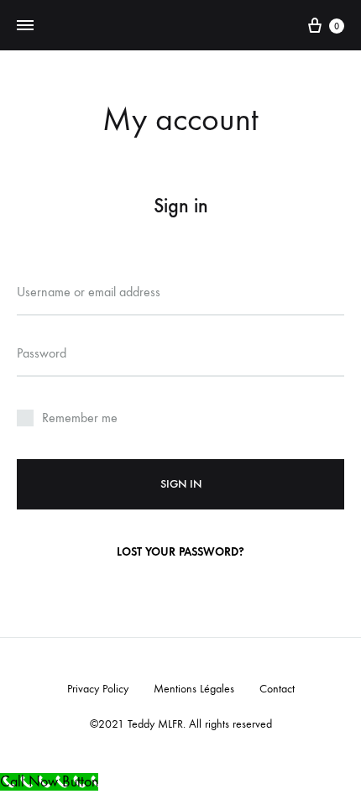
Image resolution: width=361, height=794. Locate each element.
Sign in (180, 484)
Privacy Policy (97, 689)
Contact (277, 689)
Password (41, 353)
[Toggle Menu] (25, 26)
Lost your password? (180, 552)
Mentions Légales (194, 689)
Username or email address (88, 292)
